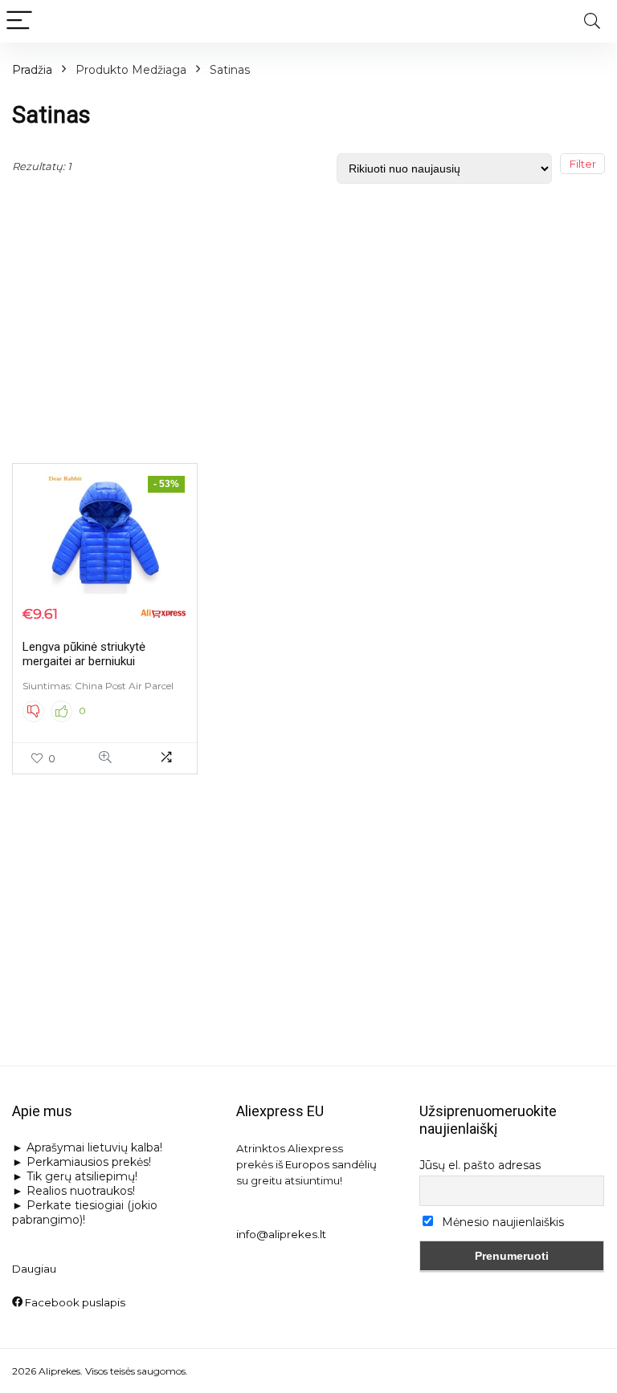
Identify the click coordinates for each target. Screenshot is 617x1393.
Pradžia (32, 70)
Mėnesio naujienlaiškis (501, 1222)
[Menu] (19, 21)
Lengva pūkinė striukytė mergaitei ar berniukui (83, 654)
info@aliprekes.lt (281, 1234)
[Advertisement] (308, 320)
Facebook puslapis (73, 1302)
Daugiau (34, 1268)
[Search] (592, 21)
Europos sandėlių (331, 1164)
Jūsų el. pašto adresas (480, 1165)
